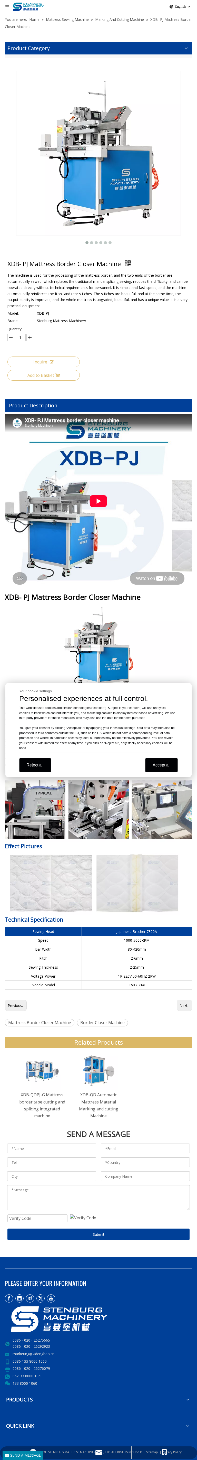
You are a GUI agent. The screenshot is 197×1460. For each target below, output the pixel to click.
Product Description (33, 405)
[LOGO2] (77, 1319)
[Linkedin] (19, 1298)
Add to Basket (40, 375)
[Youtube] (51, 1298)
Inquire (40, 362)
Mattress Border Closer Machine (39, 1022)
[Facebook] (9, 1298)
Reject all (35, 765)
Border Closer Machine (102, 1022)
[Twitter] (40, 1298)
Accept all (162, 765)
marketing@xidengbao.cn (33, 1353)
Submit (98, 1234)
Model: (13, 313)
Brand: (12, 320)
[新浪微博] (30, 1298)
